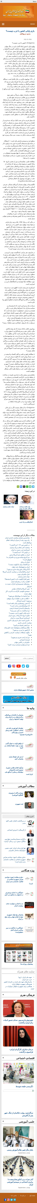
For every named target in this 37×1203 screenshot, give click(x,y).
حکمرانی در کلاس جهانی (22, 642)
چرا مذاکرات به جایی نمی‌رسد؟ (20, 611)
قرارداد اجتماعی (24, 640)
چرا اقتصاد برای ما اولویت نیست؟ (19, 564)
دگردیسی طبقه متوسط (24, 1086)
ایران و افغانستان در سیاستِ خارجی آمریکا (16, 572)
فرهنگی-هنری (27, 995)
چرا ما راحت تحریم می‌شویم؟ (20, 637)
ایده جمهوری (19, 804)
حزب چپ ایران (27, 979)
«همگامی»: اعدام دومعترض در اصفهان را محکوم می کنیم (14, 894)
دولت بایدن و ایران (24, 577)
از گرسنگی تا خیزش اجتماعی (16, 830)
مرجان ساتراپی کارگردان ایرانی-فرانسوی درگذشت (21, 1050)
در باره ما (23, 1195)
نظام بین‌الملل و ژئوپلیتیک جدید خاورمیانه (17, 628)
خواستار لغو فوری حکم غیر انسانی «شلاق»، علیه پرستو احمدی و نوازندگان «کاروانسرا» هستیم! (19, 731)
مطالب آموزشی (26, 786)
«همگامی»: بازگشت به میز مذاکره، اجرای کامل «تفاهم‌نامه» (14, 930)
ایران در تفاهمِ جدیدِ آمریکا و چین (19, 555)
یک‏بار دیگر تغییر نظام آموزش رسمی (20, 1150)
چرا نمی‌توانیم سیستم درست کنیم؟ (19, 645)
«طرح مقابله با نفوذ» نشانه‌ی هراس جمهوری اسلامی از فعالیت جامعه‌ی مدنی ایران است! (14, 859)
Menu (34, 1)
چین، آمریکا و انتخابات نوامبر (21, 589)
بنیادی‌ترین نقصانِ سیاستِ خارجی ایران (17, 538)
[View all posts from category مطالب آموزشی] (3, 786)
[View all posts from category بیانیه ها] (3, 708)
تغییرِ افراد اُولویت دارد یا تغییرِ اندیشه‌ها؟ (17, 579)
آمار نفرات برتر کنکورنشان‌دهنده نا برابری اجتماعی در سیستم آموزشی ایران (20, 1182)
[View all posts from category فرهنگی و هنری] (3, 995)
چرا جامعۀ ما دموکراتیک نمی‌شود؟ (19, 596)
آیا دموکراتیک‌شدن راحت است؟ (20, 606)
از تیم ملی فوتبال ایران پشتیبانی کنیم (16, 758)
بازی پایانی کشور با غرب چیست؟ (19, 613)
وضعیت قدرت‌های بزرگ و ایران (20, 547)
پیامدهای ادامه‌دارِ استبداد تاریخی (20, 608)
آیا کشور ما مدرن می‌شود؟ (21, 630)
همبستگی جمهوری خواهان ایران (22, 984)
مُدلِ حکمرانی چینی (23, 574)
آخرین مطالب (29, 816)
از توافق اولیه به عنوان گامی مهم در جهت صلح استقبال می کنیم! (13, 745)
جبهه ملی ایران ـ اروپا (25, 977)
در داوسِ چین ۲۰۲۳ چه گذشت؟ (20, 545)
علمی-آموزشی (26, 1121)
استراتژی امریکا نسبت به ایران (20, 618)
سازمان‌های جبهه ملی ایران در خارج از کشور (18, 982)
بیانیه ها (30, 708)
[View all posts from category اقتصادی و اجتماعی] (3, 1058)
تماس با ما (14, 1195)
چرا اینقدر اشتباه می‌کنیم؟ (21, 625)
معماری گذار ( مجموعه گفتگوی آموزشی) (16, 794)
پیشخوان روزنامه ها (26, 964)
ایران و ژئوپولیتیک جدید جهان (21, 567)
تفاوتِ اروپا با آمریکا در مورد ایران (19, 615)
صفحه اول (32, 1195)
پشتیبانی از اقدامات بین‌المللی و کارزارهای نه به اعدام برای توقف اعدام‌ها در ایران (14, 717)
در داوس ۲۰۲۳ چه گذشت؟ (21, 552)
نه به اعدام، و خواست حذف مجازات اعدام (14, 905)
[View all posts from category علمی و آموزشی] (3, 1122)
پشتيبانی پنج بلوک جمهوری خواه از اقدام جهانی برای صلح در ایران (14, 917)
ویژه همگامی (27, 870)
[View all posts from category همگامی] (3, 870)
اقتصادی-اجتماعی (25, 1058)
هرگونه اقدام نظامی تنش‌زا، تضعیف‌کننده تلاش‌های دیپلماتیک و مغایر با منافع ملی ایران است (19, 771)
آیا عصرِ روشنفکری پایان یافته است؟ (18, 603)
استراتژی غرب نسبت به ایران (20, 550)
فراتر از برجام (25, 562)
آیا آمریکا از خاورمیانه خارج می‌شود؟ (18, 569)
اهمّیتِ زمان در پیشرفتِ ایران (20, 581)
